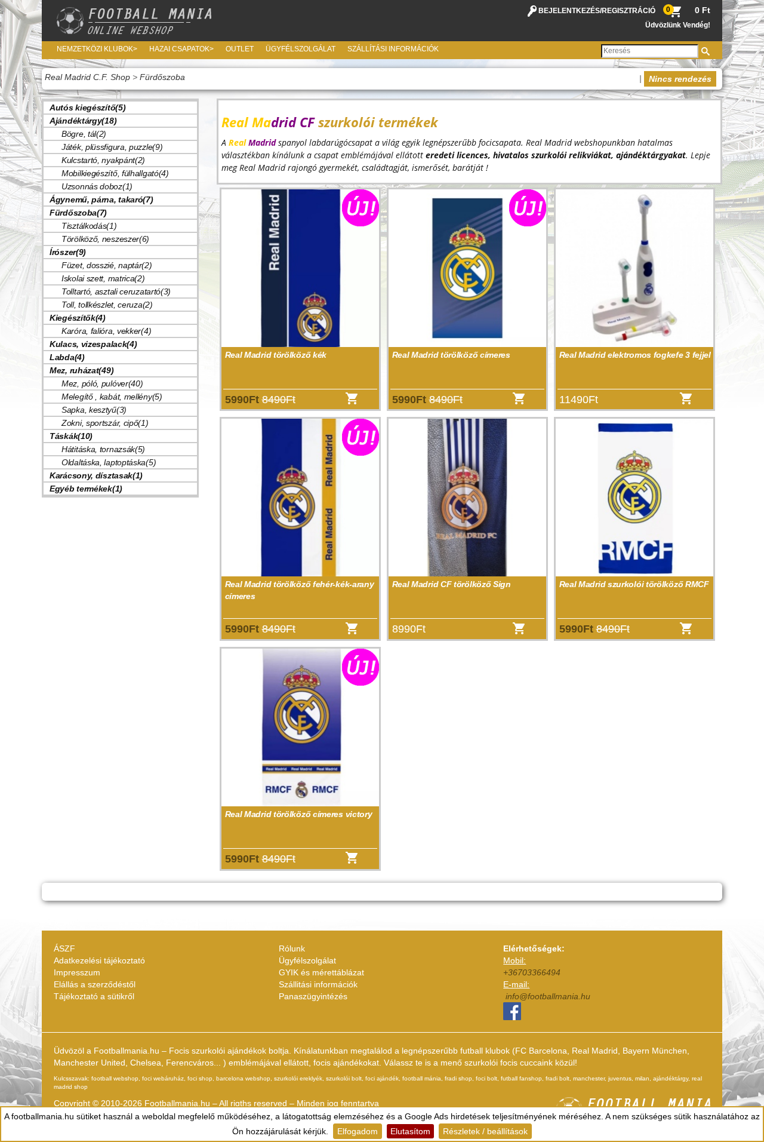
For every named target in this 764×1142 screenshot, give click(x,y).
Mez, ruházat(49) (81, 370)
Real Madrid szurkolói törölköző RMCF (634, 584)
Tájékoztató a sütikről (94, 996)
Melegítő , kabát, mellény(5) (111, 396)
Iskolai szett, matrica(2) (103, 278)
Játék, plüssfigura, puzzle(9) (111, 147)
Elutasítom (410, 1131)
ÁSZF (64, 948)
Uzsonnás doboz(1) (97, 186)
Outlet (240, 49)
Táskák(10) (71, 436)
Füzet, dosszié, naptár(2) (106, 265)
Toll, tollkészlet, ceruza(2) (107, 304)
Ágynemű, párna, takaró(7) (101, 199)
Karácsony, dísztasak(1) (96, 475)
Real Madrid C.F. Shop (87, 77)
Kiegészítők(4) (78, 318)
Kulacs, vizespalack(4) (93, 344)
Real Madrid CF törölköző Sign (451, 584)
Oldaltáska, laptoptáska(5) (108, 462)
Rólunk (292, 948)
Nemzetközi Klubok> (97, 49)
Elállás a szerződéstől (94, 984)
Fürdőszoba (162, 77)
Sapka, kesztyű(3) (94, 410)
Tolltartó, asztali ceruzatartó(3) (116, 291)
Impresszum (77, 972)
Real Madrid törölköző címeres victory (298, 814)
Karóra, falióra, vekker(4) (106, 331)
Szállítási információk (393, 49)
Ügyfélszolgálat (300, 49)
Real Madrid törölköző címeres (451, 355)
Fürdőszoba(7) (78, 212)
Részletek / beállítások (485, 1131)
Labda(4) (67, 357)
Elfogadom (357, 1131)
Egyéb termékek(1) (86, 488)
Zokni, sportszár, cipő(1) (105, 423)
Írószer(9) (68, 252)
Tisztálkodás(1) (89, 226)
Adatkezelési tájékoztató (99, 960)
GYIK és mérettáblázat (321, 972)
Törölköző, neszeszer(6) (105, 239)
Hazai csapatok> (181, 49)
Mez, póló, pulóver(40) (102, 383)
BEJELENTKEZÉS (569, 11)
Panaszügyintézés (313, 996)
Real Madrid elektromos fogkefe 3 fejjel (635, 355)
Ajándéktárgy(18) (83, 120)
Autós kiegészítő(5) (87, 107)
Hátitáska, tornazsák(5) (103, 449)
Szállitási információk (318, 984)
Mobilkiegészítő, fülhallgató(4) (115, 173)
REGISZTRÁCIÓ (628, 11)
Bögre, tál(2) (83, 134)
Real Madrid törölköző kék (276, 355)
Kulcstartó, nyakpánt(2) (103, 160)
